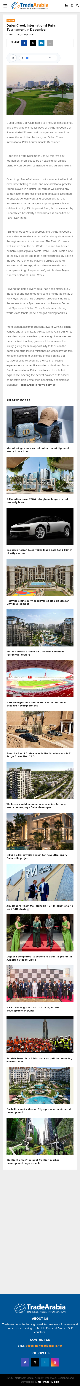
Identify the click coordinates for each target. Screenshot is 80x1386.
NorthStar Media (48, 1382)
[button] (77, 6)
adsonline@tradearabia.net (44, 1345)
